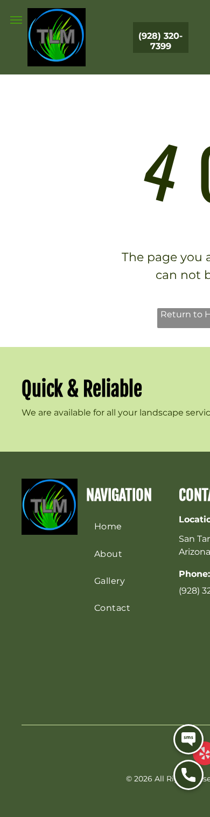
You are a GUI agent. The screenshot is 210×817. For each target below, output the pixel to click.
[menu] (16, 20)
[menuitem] (129, 526)
